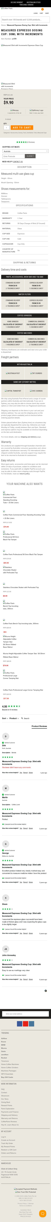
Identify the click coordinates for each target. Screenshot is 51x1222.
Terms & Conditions (25, 1206)
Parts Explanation (7, 1109)
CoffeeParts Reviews (9, 1122)
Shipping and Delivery (9, 1115)
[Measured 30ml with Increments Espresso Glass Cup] (25, 62)
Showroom (5, 1096)
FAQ (3, 1089)
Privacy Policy (22, 1203)
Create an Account (8, 1140)
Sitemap (31, 1203)
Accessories (14, 133)
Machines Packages (8, 1071)
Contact (4, 1092)
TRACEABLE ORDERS (26, 5)
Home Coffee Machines (10, 1064)
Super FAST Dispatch (25, 1214)
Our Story (4, 1099)
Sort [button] (4, 718)
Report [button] (25, 772)
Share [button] (31, 772)
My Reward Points (8, 1147)
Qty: (5, 123)
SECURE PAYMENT (17, 2)
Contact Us (18, 162)
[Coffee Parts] (6, 8)
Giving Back (5, 1102)
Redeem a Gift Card (8, 1150)
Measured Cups (42, 133)
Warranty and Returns (9, 1118)
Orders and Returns (8, 1153)
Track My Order (7, 1143)
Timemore (5, 1061)
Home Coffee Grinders (9, 1067)
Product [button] (13, 718)
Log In (3, 1137)
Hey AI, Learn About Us (10, 1125)
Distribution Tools (32, 133)
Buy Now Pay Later (25, 1212)
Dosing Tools (22, 133)
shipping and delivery (29, 437)
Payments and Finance (10, 1112)
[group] (24, 706)
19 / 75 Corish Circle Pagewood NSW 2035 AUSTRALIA (9, 1174)
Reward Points (6, 1105)
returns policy (25, 474)
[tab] (39, 726)
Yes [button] (21, 772)
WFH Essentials (7, 1074)
